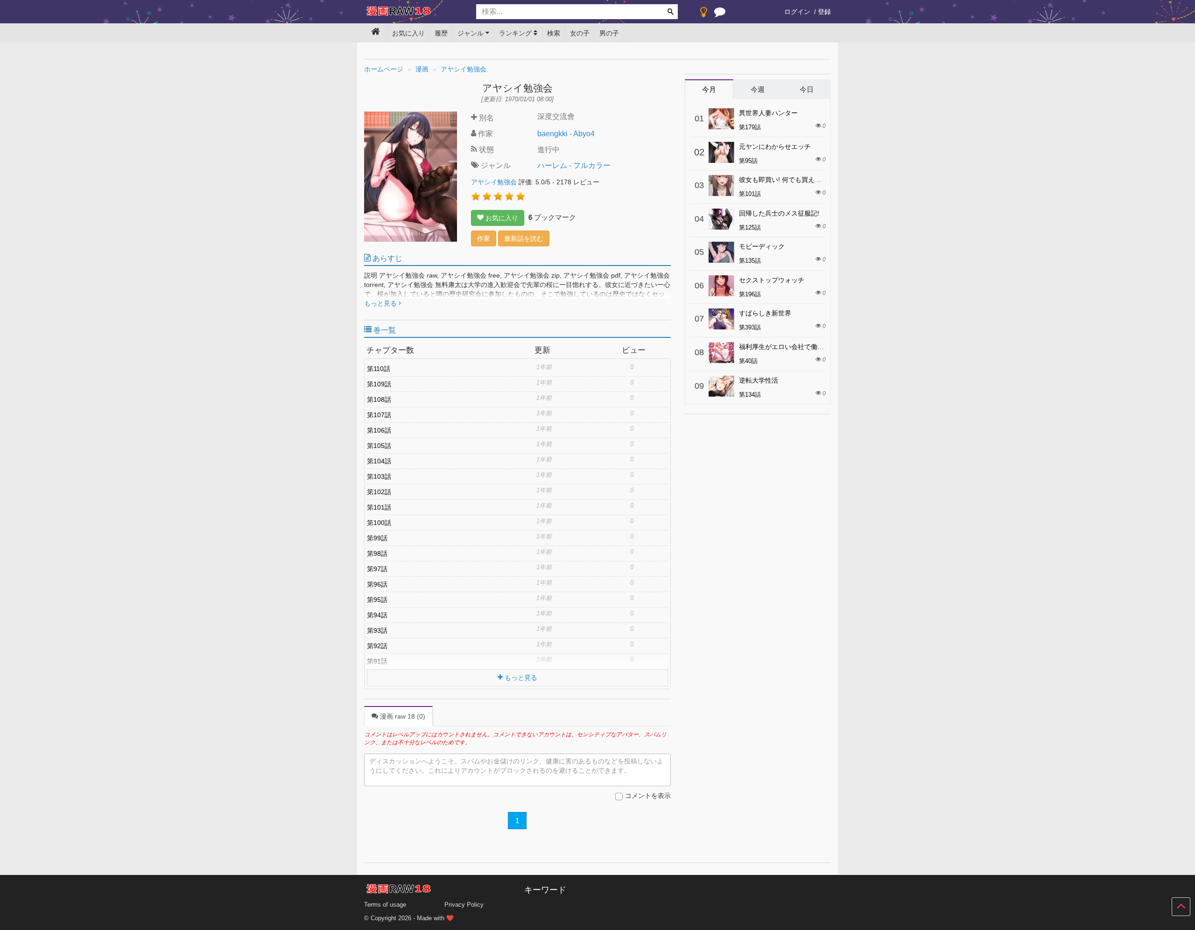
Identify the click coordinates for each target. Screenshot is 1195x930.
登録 (824, 11)
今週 (758, 89)
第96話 (377, 584)
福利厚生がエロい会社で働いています (794, 346)
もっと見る (381, 303)
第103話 (379, 476)
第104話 (379, 461)
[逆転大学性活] (721, 386)
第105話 (379, 445)
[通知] (719, 14)
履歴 (441, 33)
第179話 (750, 127)
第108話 (379, 399)
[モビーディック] (721, 252)
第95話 (377, 599)
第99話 (377, 538)
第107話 (379, 415)
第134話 (750, 394)
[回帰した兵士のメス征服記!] (721, 219)
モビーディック (762, 246)
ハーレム (552, 165)
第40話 (748, 360)
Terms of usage (385, 904)
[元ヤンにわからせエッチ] (721, 152)
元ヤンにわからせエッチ (775, 146)
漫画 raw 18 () (401, 716)
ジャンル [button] (471, 33)
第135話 (750, 260)
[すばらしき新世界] (721, 318)
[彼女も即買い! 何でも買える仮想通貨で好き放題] (721, 185)
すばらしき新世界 (765, 313)
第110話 (378, 368)
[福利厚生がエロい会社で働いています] (721, 352)
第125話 (750, 227)
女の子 (580, 33)
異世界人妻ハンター (768, 113)
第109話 (379, 384)
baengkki (552, 134)
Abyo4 (584, 134)
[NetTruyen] (413, 12)
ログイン (797, 11)
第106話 (379, 430)
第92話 (377, 646)
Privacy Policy (464, 904)
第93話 (377, 630)
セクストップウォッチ (771, 280)
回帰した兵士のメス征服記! (779, 213)
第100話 (379, 522)
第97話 (377, 569)
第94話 (377, 615)
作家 (483, 238)
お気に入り (408, 33)
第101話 (379, 507)
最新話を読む (523, 238)
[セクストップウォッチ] (721, 285)
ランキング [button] (516, 33)
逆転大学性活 (758, 380)
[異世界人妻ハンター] (721, 118)
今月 (709, 89)
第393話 (750, 327)
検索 (553, 33)
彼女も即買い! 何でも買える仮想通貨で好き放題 (809, 179)
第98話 (377, 553)
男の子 (609, 33)
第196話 (750, 294)
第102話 (379, 492)
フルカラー (592, 165)
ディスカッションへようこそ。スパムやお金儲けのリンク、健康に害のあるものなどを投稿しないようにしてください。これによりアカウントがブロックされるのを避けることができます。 (516, 765)
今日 (807, 89)
